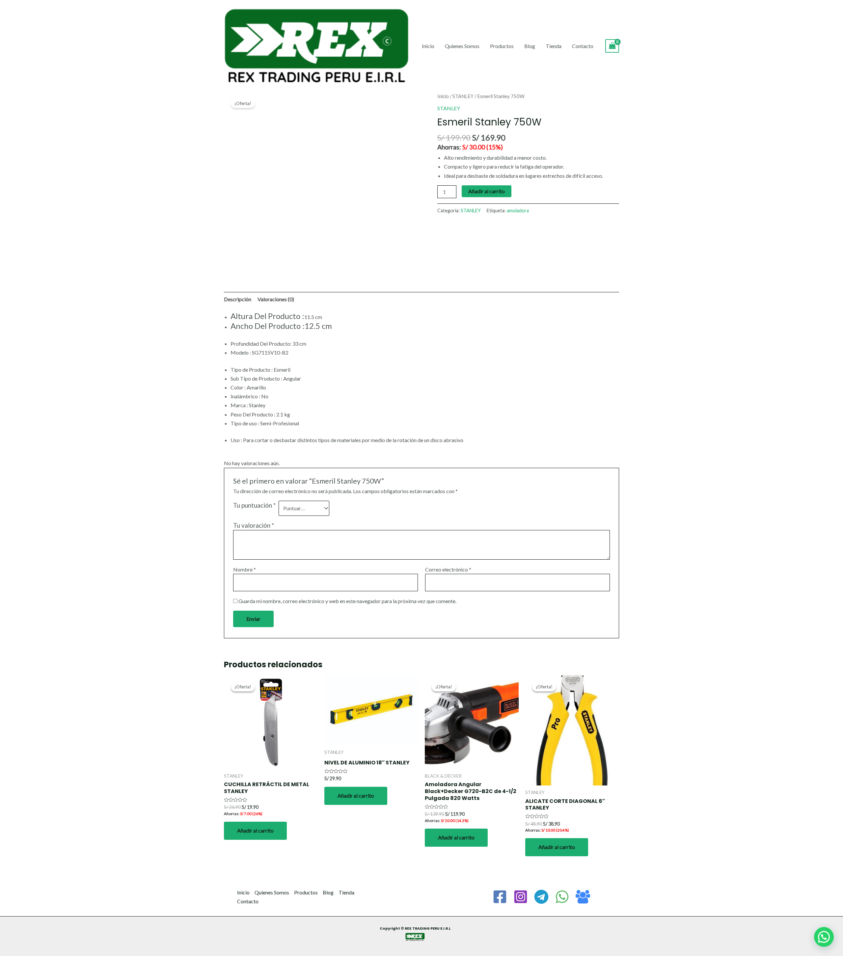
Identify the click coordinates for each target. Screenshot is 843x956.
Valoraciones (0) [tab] (276, 299)
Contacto (582, 46)
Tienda (553, 46)
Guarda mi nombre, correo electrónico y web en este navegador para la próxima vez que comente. (347, 601)
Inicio (428, 46)
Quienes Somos (462, 46)
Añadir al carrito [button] (255, 830)
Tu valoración (253, 525)
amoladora (518, 210)
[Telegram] (541, 896)
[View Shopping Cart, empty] (612, 45)
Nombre (244, 569)
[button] (824, 937)
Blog (529, 46)
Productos (502, 46)
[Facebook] (499, 896)
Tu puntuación (254, 505)
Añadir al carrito (486, 191)
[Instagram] (520, 896)
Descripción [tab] (237, 299)
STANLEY (463, 96)
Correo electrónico (448, 569)
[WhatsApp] (562, 896)
